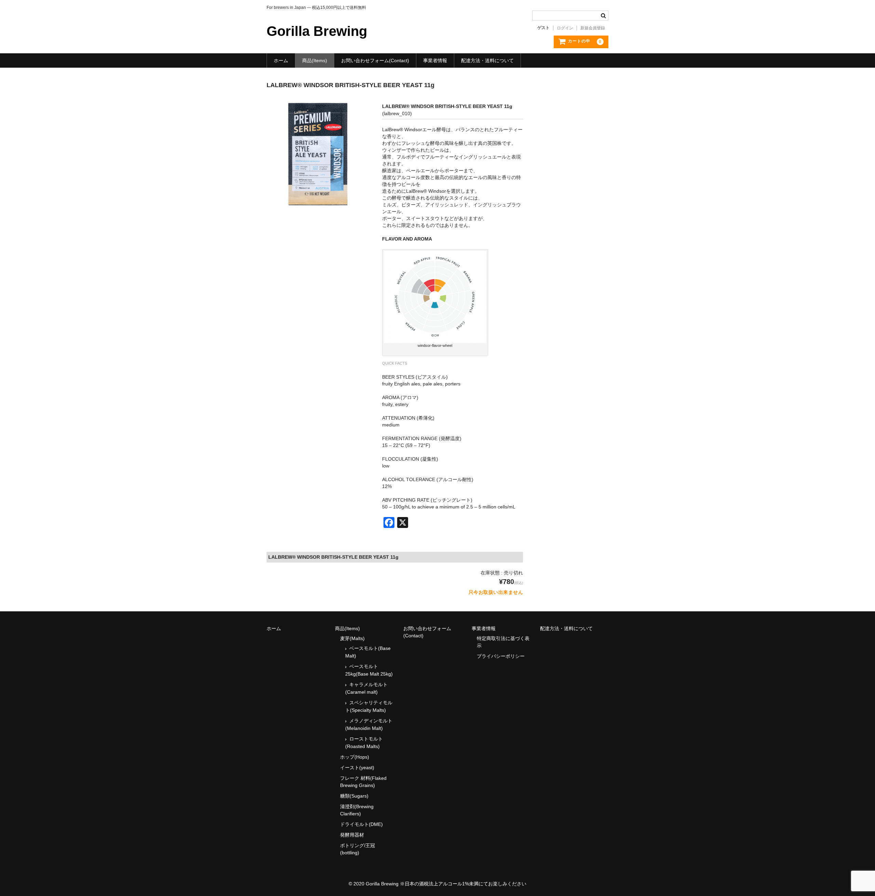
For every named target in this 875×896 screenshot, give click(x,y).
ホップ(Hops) (354, 757)
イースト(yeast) (357, 767)
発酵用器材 (352, 835)
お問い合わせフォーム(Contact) (375, 60)
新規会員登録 (592, 28)
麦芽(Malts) (352, 638)
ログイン (565, 28)
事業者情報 (435, 60)
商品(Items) (314, 60)
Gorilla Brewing (317, 31)
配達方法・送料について (487, 60)
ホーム (281, 60)
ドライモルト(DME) (361, 824)
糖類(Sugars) (354, 796)
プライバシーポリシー (501, 656)
